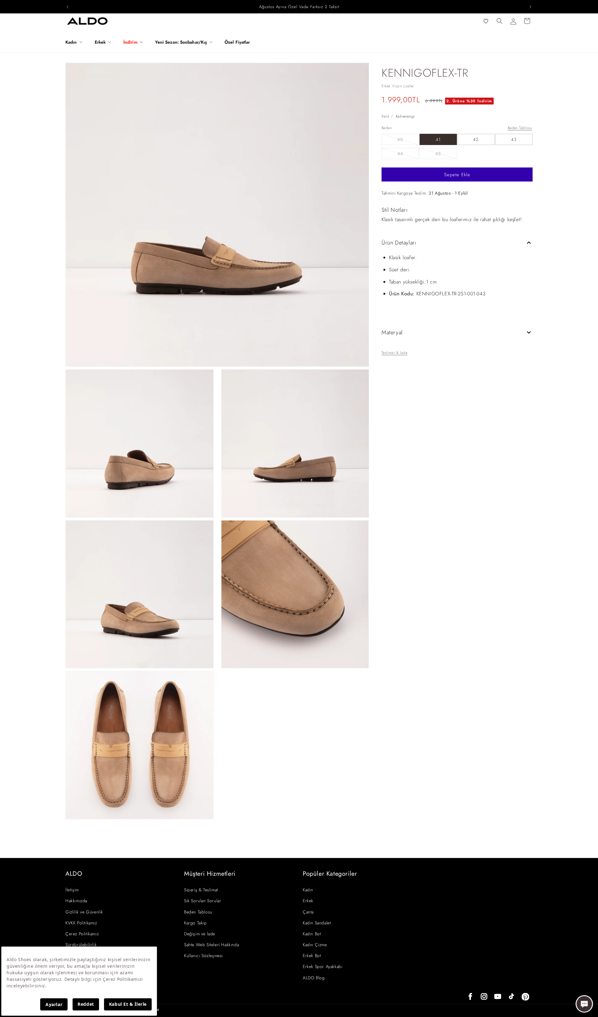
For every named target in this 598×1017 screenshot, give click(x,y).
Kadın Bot (312, 934)
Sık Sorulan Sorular (202, 901)
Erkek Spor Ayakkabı (322, 966)
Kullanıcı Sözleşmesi (203, 955)
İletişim (72, 890)
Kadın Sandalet (317, 923)
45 (446, 154)
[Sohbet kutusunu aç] (584, 1004)
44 (408, 154)
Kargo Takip (195, 923)
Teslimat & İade (394, 353)
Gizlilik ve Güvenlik (84, 912)
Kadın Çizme (315, 945)
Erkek (308, 901)
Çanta (308, 912)
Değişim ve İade (199, 934)
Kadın (308, 890)
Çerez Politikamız (82, 934)
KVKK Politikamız (81, 923)
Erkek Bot (312, 955)
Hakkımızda (76, 901)
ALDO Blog (314, 978)
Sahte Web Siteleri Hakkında (211, 945)
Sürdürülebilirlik (81, 945)
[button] (76, 42)
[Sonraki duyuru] (530, 7)
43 (514, 139)
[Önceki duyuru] (67, 7)
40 (408, 140)
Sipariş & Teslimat (201, 890)
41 (438, 139)
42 (476, 139)
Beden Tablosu (520, 128)
